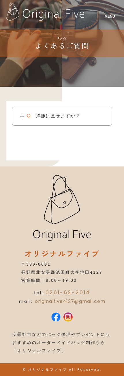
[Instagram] (68, 317)
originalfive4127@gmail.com (70, 301)
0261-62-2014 (68, 292)
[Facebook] (56, 317)
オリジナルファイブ (47, 369)
